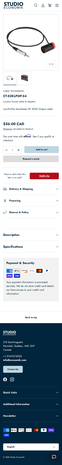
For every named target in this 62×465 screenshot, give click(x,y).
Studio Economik (17, 457)
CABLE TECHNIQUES (13, 91)
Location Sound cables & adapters (19, 101)
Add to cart (41, 149)
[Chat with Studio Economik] (54, 457)
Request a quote (31, 158)
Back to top (31, 317)
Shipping (7, 128)
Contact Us (12, 369)
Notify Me (44, 175)
